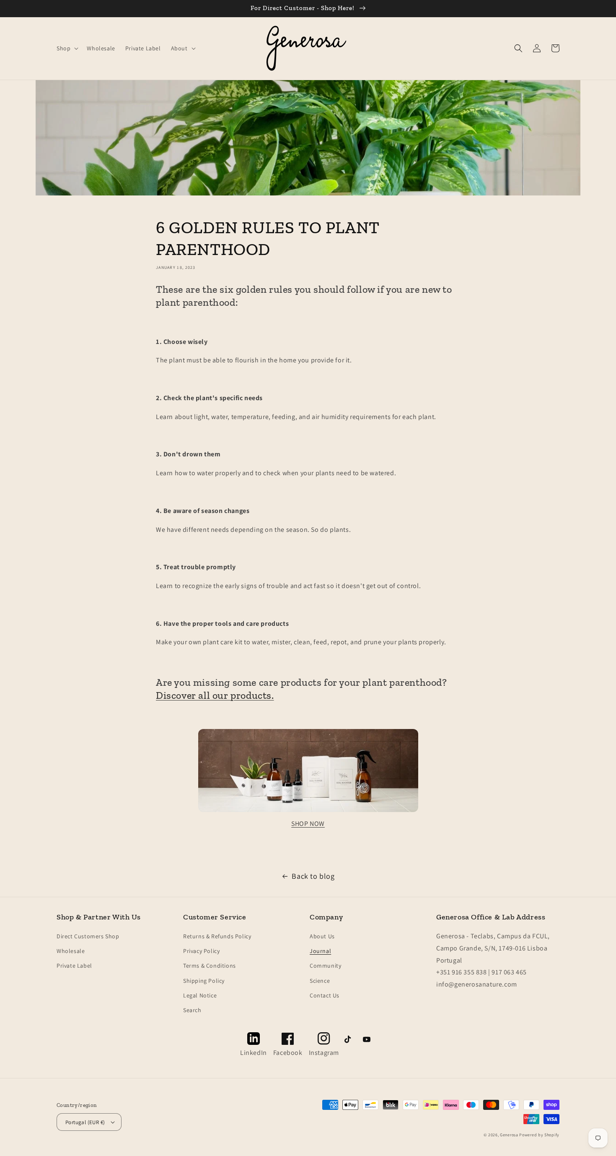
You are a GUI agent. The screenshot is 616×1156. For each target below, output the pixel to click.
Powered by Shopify (539, 1135)
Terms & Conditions (209, 965)
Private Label (74, 965)
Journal (320, 951)
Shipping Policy (204, 980)
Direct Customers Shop (88, 936)
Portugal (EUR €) (85, 1122)
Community (325, 965)
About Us (322, 936)
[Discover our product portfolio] (308, 811)
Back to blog (313, 876)
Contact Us (324, 995)
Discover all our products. (215, 695)
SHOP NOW (308, 823)
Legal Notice (200, 995)
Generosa (509, 1135)
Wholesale (71, 951)
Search (192, 1010)
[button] (67, 48)
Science (320, 980)
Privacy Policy (201, 951)
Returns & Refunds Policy (217, 936)
